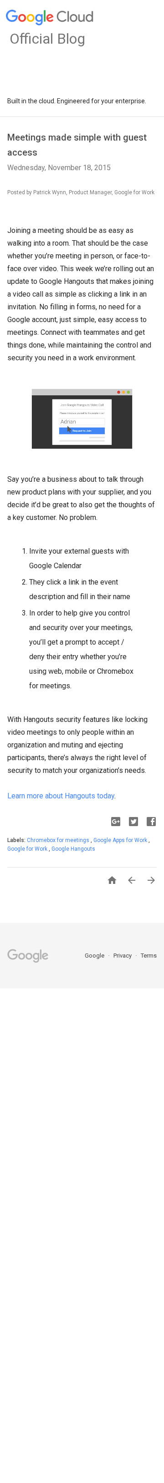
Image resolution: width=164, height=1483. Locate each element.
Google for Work (28, 849)
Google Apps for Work (121, 840)
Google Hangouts (73, 849)
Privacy (123, 955)
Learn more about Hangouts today (60, 796)
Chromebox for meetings (59, 840)
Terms (149, 955)
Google (95, 955)
